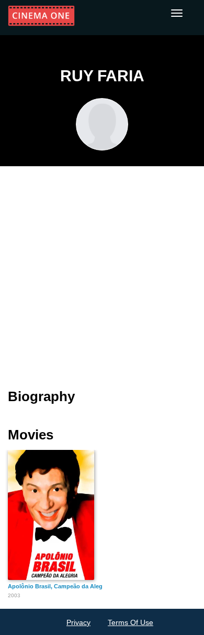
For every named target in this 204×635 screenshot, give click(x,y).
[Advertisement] (102, 271)
